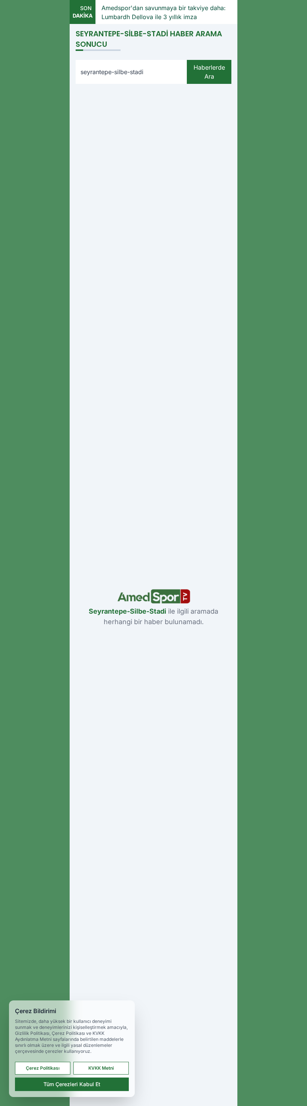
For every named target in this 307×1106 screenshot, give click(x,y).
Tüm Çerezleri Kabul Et (71, 1084)
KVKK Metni (101, 1068)
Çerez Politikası (43, 1068)
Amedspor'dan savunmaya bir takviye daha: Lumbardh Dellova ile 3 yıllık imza (163, 12)
